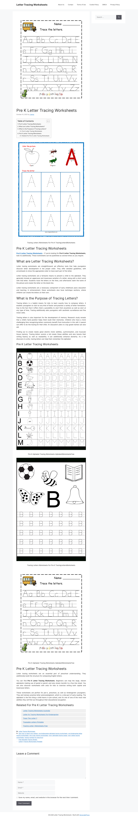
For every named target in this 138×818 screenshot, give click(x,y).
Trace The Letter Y (30, 718)
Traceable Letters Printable (33, 722)
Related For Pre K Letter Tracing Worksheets (35, 136)
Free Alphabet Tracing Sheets (28, 739)
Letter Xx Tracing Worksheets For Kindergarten (40, 715)
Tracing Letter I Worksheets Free (35, 726)
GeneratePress (85, 815)
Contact (70, 5)
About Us (61, 5)
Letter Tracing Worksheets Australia (36, 711)
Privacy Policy (115, 5)
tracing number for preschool (34, 737)
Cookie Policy (94, 5)
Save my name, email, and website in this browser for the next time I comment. (48, 797)
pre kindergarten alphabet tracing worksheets (53, 733)
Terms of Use (81, 5)
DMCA (104, 5)
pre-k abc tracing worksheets (38, 735)
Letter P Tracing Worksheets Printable (30, 741)
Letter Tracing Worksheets (31, 4)
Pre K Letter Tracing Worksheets (30, 124)
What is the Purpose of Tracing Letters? (32, 129)
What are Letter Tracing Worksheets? (32, 126)
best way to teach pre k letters (28, 733)
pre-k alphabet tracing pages (58, 735)
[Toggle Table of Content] (47, 121)
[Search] (119, 17)
